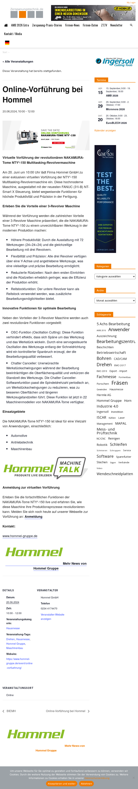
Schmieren (102, 450)
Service (127, 450)
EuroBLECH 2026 (116, 123)
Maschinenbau (14, 648)
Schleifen (118, 444)
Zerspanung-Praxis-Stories (47, 25)
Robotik (102, 445)
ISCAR (101, 417)
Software (105, 456)
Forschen (103, 383)
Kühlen (112, 417)
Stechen (102, 462)
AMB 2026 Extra (20, 25)
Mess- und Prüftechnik (107, 431)
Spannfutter (123, 456)
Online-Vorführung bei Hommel (66, 711)
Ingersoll (103, 412)
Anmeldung (33, 516)
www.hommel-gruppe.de (20, 535)
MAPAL (120, 423)
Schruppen (115, 450)
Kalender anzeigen (105, 130)
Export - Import (118, 371)
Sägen (113, 462)
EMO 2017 (120, 365)
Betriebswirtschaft (111, 353)
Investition (117, 411)
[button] (131, 25)
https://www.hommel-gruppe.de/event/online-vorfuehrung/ (19, 663)
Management (105, 423)
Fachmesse (106, 377)
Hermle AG (104, 395)
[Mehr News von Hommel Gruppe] (34, 563)
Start (5, 52)
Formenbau (125, 377)
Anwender (119, 329)
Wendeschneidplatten (115, 474)
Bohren (104, 358)
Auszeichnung (107, 336)
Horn (128, 400)
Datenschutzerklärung (97, 778)
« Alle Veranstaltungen (18, 61)
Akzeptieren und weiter (61, 783)
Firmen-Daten (90, 25)
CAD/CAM (120, 359)
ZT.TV (104, 25)
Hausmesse (13, 628)
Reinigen (114, 438)
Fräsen (119, 383)
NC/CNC (101, 438)
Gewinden (102, 389)
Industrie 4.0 (107, 406)
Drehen (10, 639)
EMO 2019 (102, 371)
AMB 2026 (112, 95)
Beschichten (105, 347)
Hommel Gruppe (15, 643)
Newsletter (116, 25)
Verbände (123, 462)
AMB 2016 (101, 330)
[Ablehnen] (133, 777)
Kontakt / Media (13, 34)
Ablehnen (86, 783)
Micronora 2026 (115, 109)
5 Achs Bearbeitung (113, 324)
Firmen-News (72, 25)
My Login (131, 2)
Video (99, 468)
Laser (121, 417)
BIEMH (11, 711)
